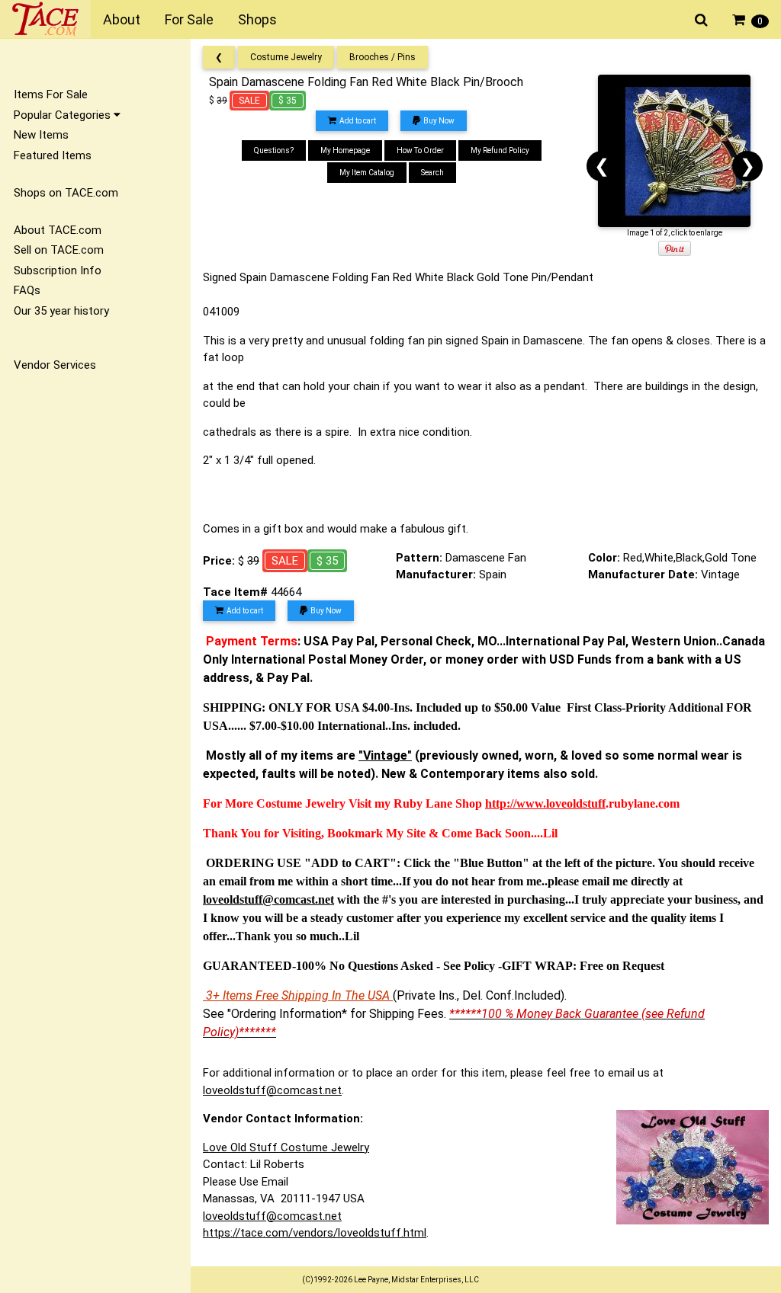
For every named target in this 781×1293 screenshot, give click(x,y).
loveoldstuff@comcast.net (272, 1090)
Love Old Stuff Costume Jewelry (286, 1147)
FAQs (27, 290)
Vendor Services (55, 365)
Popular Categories (64, 115)
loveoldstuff (576, 803)
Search (432, 172)
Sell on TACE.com (59, 250)
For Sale (189, 19)
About (121, 19)
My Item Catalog (366, 172)
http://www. (515, 803)
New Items (41, 135)
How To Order (420, 150)
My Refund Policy (500, 150)
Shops (257, 19)
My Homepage (345, 150)
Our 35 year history (61, 311)
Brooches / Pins (382, 57)
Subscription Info (57, 270)
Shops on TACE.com (66, 193)
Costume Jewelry (286, 57)
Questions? (274, 150)
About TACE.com (57, 230)
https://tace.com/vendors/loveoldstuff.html (314, 1233)
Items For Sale (51, 94)
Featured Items (53, 155)
